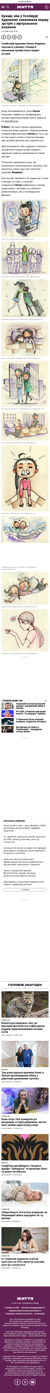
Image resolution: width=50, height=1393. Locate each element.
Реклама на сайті (12, 1308)
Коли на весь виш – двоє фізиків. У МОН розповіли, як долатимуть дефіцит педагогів (25, 828)
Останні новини (14, 821)
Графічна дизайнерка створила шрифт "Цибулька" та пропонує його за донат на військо (24, 1168)
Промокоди (39, 1314)
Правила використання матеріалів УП (25, 1311)
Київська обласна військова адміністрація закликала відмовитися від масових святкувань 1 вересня (23, 862)
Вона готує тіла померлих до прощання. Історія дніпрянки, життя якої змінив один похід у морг (23, 1122)
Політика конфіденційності (33, 1308)
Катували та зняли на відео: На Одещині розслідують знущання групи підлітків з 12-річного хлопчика (25, 851)
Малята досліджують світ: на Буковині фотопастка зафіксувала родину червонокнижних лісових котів (23, 1027)
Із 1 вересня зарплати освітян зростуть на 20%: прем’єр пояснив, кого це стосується (24, 839)
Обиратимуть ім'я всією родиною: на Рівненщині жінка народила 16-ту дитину (24, 1215)
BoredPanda (11, 121)
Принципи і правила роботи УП (19, 1314)
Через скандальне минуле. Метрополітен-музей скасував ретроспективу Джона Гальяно (20, 873)
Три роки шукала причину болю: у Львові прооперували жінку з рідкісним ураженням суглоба (22, 1075)
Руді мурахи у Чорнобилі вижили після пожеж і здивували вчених (24, 883)
